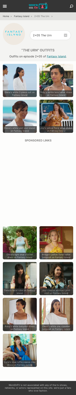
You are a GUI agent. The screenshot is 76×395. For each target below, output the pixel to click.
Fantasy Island (21, 16)
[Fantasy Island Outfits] (14, 34)
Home (6, 16)
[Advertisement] (38, 183)
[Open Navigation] (5, 6)
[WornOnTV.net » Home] (38, 6)
